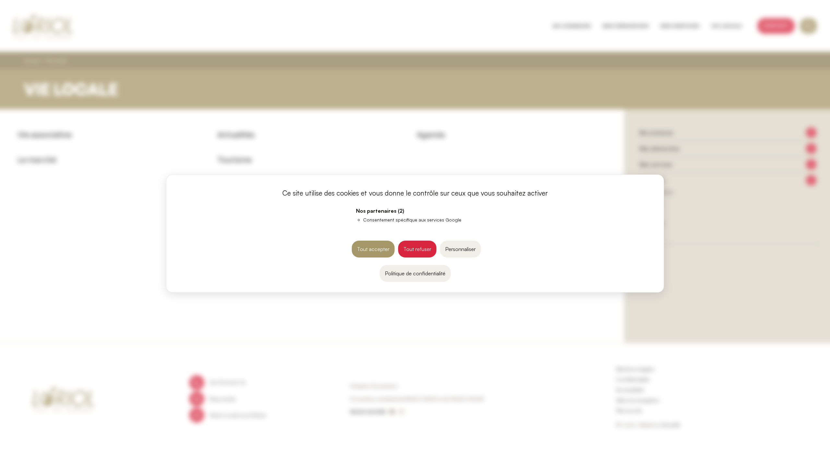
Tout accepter (373, 249)
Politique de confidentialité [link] (415, 273)
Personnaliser (460, 249)
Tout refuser (417, 249)
